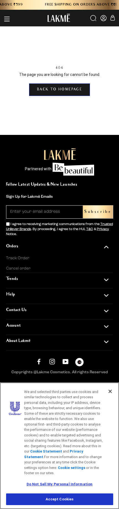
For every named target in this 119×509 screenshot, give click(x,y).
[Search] (93, 20)
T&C (89, 229)
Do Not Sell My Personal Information (60, 484)
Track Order (17, 258)
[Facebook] (38, 361)
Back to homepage (59, 90)
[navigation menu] (7, 19)
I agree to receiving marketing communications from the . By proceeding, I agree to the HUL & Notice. (59, 229)
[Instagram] (52, 361)
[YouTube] (65, 361)
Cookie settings (71, 468)
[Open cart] (112, 19)
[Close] (110, 391)
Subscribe (98, 211)
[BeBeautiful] (79, 363)
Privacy (103, 229)
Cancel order (18, 268)
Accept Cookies (60, 499)
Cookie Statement (46, 451)
